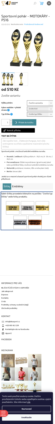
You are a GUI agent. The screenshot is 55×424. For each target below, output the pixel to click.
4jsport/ (8, 333)
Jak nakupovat (7, 291)
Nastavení (27, 408)
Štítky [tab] (7, 186)
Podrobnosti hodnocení (33, 24)
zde (28, 402)
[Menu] (49, 3)
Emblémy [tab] (17, 186)
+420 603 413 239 (12, 325)
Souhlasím (26, 417)
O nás (3, 301)
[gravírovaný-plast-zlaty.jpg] (42, 207)
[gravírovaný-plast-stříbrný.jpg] (20, 222)
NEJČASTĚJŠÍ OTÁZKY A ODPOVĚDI (15, 288)
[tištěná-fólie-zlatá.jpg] (12, 207)
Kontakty (5, 298)
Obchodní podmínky (9, 308)
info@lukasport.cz (12, 321)
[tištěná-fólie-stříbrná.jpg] (27, 207)
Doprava (4, 294)
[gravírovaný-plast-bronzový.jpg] (35, 222)
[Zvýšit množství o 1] (10, 120)
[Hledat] (35, 3)
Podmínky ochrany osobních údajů (14, 305)
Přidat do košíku (26, 122)
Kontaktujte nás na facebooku (17, 329)
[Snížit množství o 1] (10, 123)
